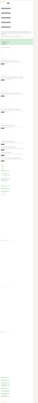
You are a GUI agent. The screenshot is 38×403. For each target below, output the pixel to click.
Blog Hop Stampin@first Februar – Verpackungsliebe (10, 109)
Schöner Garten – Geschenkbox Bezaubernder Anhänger (11, 157)
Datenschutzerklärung (5, 401)
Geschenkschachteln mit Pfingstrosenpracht (8, 146)
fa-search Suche (3, 1)
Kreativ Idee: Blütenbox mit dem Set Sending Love (10, 60)
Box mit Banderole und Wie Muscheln (8, 141)
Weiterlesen (8, 63)
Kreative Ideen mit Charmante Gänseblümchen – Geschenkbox (12, 76)
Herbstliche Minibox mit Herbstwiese (7, 125)
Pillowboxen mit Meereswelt (6, 152)
